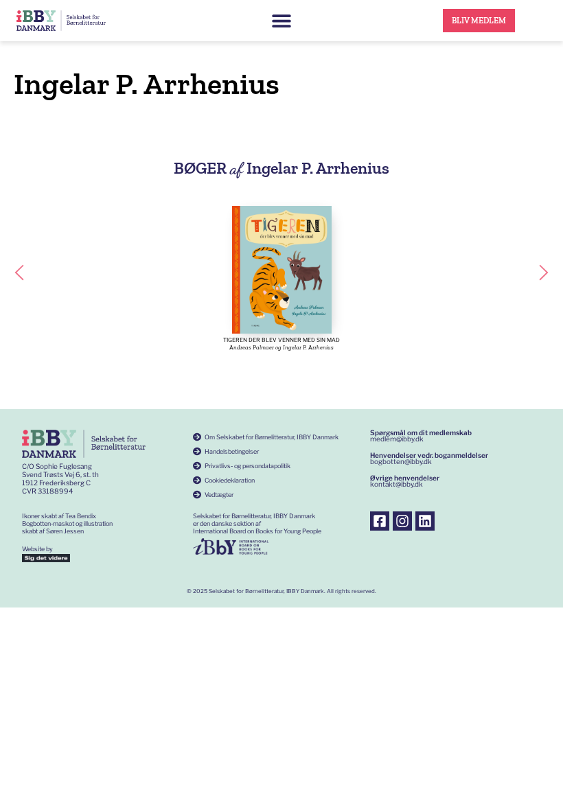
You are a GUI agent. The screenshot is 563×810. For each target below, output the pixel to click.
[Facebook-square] (379, 521)
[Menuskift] (281, 20)
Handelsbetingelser (232, 451)
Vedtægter (219, 494)
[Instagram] (402, 521)
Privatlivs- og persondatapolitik (247, 466)
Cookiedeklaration (230, 480)
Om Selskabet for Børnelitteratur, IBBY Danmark (271, 437)
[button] (19, 272)
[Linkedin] (425, 521)
